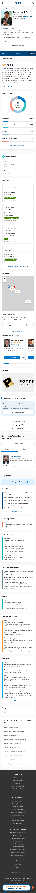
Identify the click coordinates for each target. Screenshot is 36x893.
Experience (32, 53)
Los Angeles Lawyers (18, 804)
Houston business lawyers (11, 727)
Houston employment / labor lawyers (14, 731)
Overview (4, 53)
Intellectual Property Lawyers (18, 852)
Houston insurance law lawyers (12, 735)
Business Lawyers (18, 835)
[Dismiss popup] (33, 887)
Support (18, 870)
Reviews (18, 53)
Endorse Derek (18, 443)
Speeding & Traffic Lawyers (18, 855)
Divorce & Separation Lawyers (18, 849)
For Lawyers (18, 792)
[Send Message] (9, 325)
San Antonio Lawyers (18, 820)
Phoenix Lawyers (18, 818)
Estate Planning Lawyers (18, 844)
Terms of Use (7, 878)
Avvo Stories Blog (18, 789)
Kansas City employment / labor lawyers (15, 751)
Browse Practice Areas (18, 786)
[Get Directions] (26, 325)
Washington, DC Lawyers (18, 812)
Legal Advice (18, 783)
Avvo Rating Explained (18, 872)
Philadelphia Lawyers (18, 815)
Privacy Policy (17, 878)
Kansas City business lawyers (12, 747)
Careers (18, 867)
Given (26, 449)
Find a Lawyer (18, 778)
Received (9, 449)
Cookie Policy (27, 878)
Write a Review (27, 16)
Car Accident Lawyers (18, 846)
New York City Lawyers (18, 801)
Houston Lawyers (18, 809)
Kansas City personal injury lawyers (13, 763)
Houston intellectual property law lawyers (15, 739)
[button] (9, 287)
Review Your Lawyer (18, 780)
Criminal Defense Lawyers (18, 838)
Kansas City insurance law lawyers (13, 755)
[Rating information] (25, 19)
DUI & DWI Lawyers (18, 841)
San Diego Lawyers (18, 823)
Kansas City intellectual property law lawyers (16, 759)
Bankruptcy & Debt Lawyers (18, 832)
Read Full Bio (7, 86)
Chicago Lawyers (18, 806)
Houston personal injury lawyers (12, 743)
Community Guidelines (17, 880)
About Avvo (18, 864)
